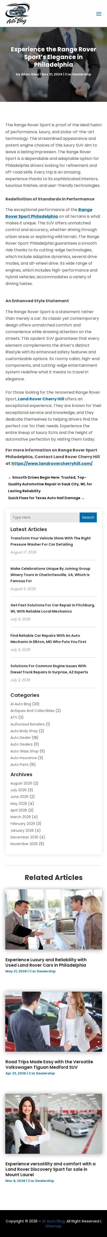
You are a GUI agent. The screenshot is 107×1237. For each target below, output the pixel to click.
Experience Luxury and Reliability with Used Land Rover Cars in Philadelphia (46, 962)
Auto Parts (19, 764)
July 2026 (18, 790)
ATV (13, 717)
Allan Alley (30, 74)
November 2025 (24, 843)
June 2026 (19, 796)
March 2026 (20, 816)
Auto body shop (24, 730)
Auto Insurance (23, 757)
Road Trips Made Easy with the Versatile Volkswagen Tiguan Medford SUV (49, 1064)
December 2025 (24, 837)
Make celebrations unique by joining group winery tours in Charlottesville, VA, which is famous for (50, 574)
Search (88, 517)
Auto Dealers (21, 744)
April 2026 (18, 810)
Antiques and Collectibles (32, 710)
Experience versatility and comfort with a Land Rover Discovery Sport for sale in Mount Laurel (50, 1169)
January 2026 (22, 830)
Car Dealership (78, 74)
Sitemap (53, 1226)
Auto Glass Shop (24, 751)
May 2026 (18, 803)
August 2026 (21, 783)
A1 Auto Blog (20, 704)
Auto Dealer (20, 737)
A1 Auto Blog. (53, 1221)
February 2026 (22, 823)
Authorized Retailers (27, 724)
